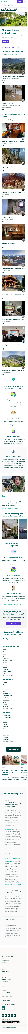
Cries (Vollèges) (7, 671)
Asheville (5, 706)
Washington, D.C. (7, 695)
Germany (5, 726)
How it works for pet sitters (8, 956)
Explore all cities (13, 749)
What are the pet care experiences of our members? (9, 772)
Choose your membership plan (12, 858)
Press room (4, 988)
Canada (5, 722)
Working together (6, 992)
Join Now (20, 1)
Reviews (3, 969)
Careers (3, 983)
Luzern (5, 673)
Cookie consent (5, 971)
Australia (5, 720)
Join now (5, 41)
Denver (5, 684)
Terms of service (6, 1030)
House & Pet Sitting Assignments (15, 46)
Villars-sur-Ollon (7, 660)
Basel (4, 654)
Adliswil (5, 667)
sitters (3, 767)
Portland (5, 689)
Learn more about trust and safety (13, 604)
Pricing (3, 958)
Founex (5, 662)
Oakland (5, 698)
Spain (4, 728)
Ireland (5, 730)
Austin (4, 691)
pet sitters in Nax (12, 54)
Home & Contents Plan (7, 965)
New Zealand (6, 733)
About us (4, 977)
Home (3, 46)
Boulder (5, 704)
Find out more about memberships (13, 470)
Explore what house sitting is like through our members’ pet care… (10, 778)
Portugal (5, 737)
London (5, 682)
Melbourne (6, 700)
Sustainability (5, 981)
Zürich (4, 652)
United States (6, 715)
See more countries (8, 741)
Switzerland (7, 47)
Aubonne (5, 669)
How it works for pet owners (8, 954)
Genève (5, 649)
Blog (3, 986)
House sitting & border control (9, 967)
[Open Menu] (25, 1)
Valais (13, 47)
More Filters (13, 9)
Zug (4, 665)
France (5, 724)
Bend (4, 702)
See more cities (7, 708)
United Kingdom (7, 717)
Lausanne (5, 658)
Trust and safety (6, 960)
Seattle (5, 687)
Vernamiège (6, 641)
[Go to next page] (16, 379)
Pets (7, 9)
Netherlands (6, 739)
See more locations (8, 676)
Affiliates (4, 990)
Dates (2, 9)
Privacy (13, 1030)
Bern (4, 656)
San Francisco (6, 693)
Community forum (6, 979)
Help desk (4, 962)
